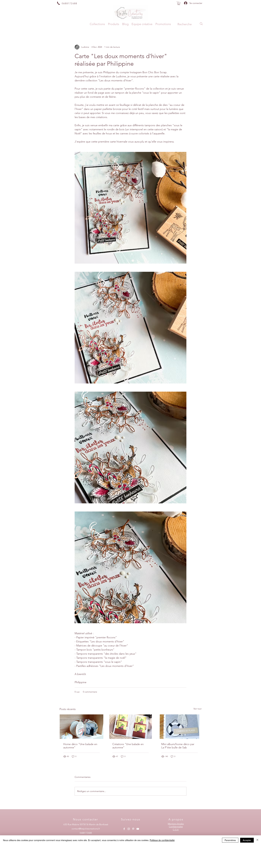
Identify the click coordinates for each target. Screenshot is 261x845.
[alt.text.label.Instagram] (128, 828)
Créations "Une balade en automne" (128, 745)
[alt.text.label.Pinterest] (133, 828)
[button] (179, 3)
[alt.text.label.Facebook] (124, 828)
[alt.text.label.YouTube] (137, 828)
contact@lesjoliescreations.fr (86, 828)
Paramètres (230, 840)
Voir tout (197, 708)
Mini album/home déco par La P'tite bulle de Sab (177, 745)
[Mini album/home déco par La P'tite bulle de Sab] (179, 726)
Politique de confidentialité (162, 840)
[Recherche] (201, 23)
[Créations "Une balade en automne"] (130, 726)
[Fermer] (257, 840)
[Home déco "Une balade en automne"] (81, 726)
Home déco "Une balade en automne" (80, 745)
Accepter (247, 840)
